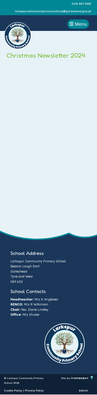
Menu (80, 24)
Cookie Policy (13, 390)
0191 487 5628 (81, 3)
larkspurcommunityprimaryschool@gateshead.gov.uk (53, 11)
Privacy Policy (34, 390)
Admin (83, 390)
